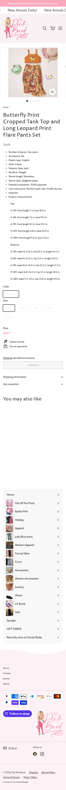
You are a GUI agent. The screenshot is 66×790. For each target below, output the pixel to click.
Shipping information (14, 376)
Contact (6, 673)
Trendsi (6, 144)
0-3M (9, 308)
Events (6, 678)
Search (6, 683)
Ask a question (11, 384)
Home (6, 107)
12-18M (9, 318)
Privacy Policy (30, 777)
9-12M (49, 308)
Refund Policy (48, 772)
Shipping (7, 357)
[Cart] (52, 28)
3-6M (22, 308)
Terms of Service (11, 777)
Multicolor (11, 294)
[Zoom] (52, 91)
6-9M (35, 308)
